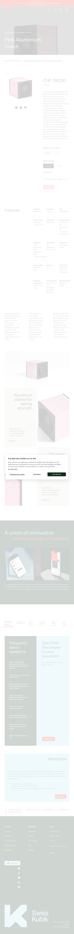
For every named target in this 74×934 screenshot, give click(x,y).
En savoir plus (12, 469)
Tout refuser (37, 474)
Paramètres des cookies (17, 474)
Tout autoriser (56, 474)
